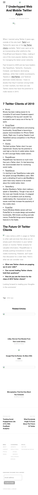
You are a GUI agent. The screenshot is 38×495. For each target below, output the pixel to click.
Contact (5, 449)
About (5, 447)
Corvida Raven (24, 18)
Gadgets (13, 447)
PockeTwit (8, 207)
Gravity (7, 143)
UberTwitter (15, 77)
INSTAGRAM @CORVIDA (27, 449)
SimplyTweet (9, 125)
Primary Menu (4, 2)
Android (15, 454)
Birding (13, 459)
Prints (5, 451)
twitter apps (10, 298)
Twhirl (24, 42)
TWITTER (23, 447)
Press (4, 454)
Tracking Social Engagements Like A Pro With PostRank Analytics (9, 424)
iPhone (15, 451)
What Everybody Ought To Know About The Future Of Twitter (29, 422)
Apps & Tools (14, 449)
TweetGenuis (10, 170)
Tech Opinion (15, 456)
